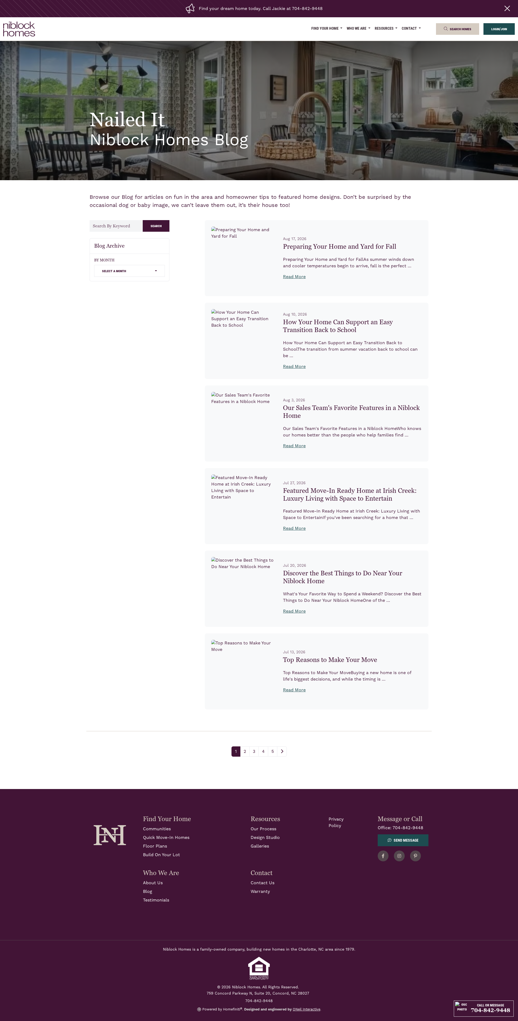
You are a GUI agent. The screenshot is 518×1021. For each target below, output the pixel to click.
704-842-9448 (408, 828)
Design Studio (265, 837)
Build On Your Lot (161, 855)
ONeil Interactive (306, 1009)
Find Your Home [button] (325, 28)
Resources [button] (384, 28)
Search (156, 225)
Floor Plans (155, 846)
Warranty (260, 891)
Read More (294, 276)
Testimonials (156, 900)
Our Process (263, 829)
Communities (157, 829)
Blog (147, 891)
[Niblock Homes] (110, 835)
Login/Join (499, 28)
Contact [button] (410, 28)
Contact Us (262, 883)
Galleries (260, 846)
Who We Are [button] (357, 28)
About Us (153, 883)
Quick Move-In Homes (166, 837)
